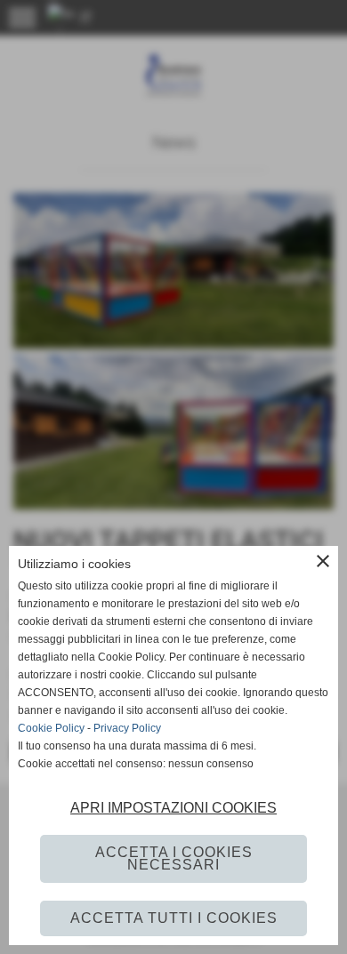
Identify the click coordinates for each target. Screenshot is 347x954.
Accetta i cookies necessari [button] (174, 858)
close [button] (323, 561)
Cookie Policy (51, 728)
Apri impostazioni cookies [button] (173, 807)
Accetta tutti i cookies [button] (174, 918)
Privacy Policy (127, 728)
